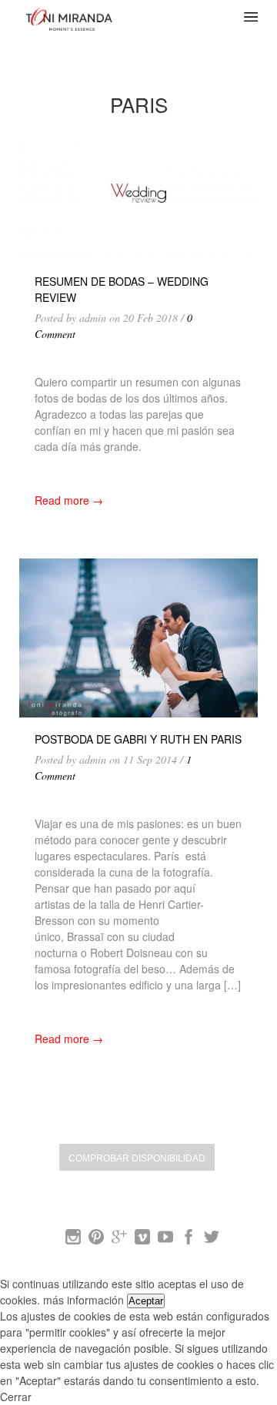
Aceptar (145, 1301)
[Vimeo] (142, 1240)
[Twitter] (211, 1240)
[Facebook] (188, 1240)
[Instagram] (73, 1240)
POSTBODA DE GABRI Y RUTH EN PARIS (138, 739)
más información (83, 1299)
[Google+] (119, 1240)
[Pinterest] (96, 1240)
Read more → (69, 500)
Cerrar (16, 1396)
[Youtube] (165, 1240)
